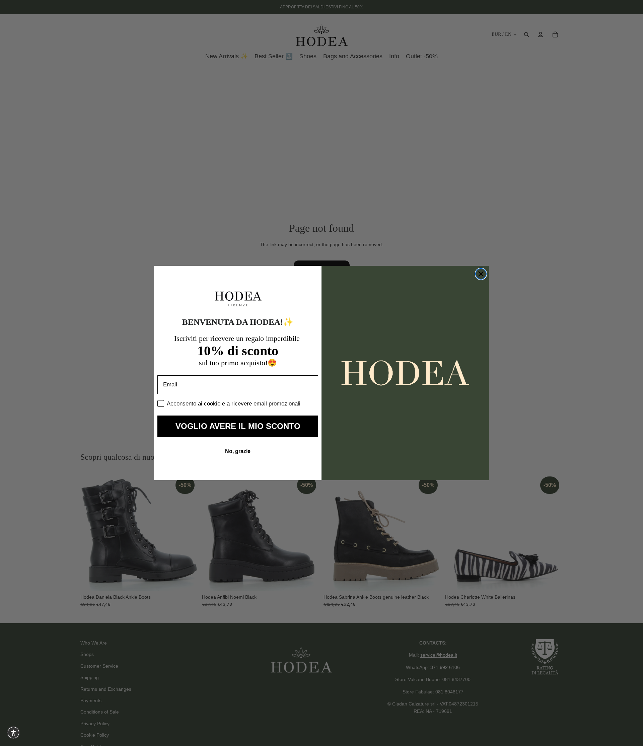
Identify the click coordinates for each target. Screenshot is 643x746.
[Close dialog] (481, 274)
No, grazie (238, 451)
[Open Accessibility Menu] (13, 732)
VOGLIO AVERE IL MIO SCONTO (237, 426)
